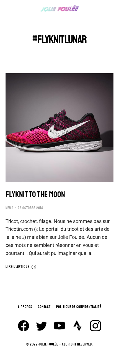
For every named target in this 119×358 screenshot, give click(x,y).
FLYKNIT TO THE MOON (35, 194)
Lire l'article (18, 266)
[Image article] (59, 127)
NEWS (10, 208)
